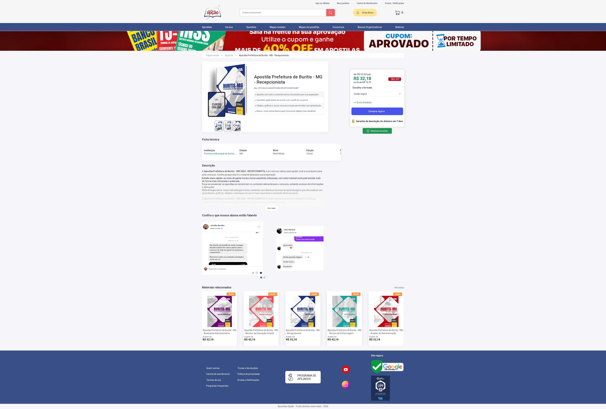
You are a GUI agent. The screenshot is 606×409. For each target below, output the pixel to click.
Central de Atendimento (367, 3)
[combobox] (282, 12)
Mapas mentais (277, 27)
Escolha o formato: (363, 87)
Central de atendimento (218, 374)
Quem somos (213, 368)
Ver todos (399, 287)
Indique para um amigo (379, 131)
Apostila (229, 55)
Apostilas (207, 27)
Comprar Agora (376, 111)
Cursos (229, 27)
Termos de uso (213, 380)
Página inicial (212, 55)
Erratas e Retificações (248, 380)
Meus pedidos (343, 3)
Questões (251, 27)
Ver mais (271, 208)
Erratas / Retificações (394, 3)
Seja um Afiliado (322, 3)
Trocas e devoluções (248, 368)
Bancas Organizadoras (370, 27)
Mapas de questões (309, 27)
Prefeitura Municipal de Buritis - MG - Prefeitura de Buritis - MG (235, 153)
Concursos (338, 27)
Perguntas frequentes (217, 386)
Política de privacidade (249, 374)
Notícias (399, 27)
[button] (261, 277)
